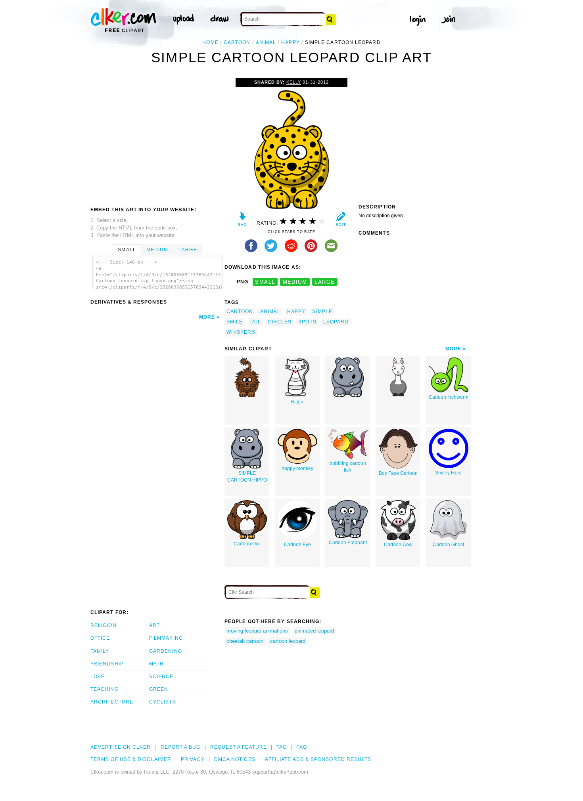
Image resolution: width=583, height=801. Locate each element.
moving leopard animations (257, 631)
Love (97, 676)
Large (187, 249)
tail (255, 322)
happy (290, 42)
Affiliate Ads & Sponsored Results (318, 759)
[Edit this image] (340, 221)
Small (127, 249)
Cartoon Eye (297, 544)
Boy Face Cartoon (398, 473)
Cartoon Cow (398, 544)
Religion (103, 625)
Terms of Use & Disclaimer (130, 759)
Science (161, 676)
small (265, 282)
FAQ (301, 747)
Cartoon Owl (247, 544)
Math (156, 664)
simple (322, 311)
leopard (336, 322)
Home (210, 42)
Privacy (193, 759)
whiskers (240, 332)
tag (281, 747)
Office (100, 638)
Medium (157, 249)
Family (99, 651)
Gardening (165, 651)
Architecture (111, 702)
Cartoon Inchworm (448, 397)
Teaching (104, 689)
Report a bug (181, 747)
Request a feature (238, 747)
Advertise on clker (120, 747)
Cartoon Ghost (448, 544)
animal (266, 42)
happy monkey (297, 468)
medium (295, 282)
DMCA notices (234, 759)
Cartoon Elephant (348, 542)
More (207, 317)
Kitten (297, 402)
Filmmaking (166, 638)
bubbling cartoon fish (348, 467)
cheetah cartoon (244, 641)
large (325, 282)
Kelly (293, 82)
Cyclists (162, 702)
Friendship (107, 664)
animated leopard (314, 631)
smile (234, 322)
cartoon (237, 42)
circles (280, 322)
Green (158, 689)
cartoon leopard (287, 641)
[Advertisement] (157, 137)
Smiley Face (448, 473)
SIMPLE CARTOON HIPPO (247, 476)
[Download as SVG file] (242, 221)
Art (154, 625)
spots (307, 322)
